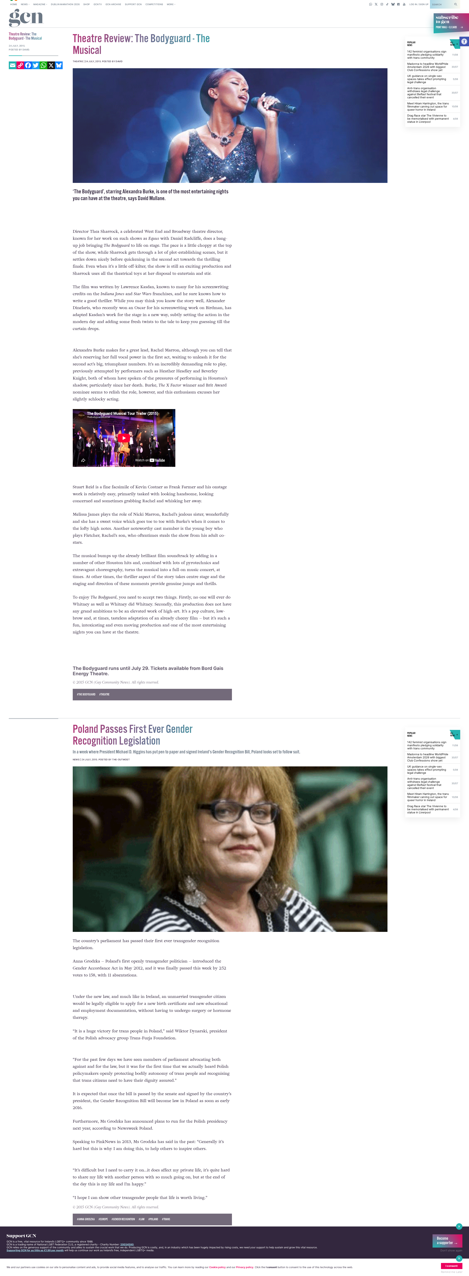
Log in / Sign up (419, 4)
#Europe (103, 1219)
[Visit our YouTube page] (404, 4)
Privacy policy (244, 1267)
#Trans (166, 1219)
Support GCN (133, 4)
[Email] (12, 65)
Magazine (39, 4)
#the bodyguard (86, 695)
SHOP (86, 4)
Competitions (154, 4)
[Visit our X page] (376, 4)
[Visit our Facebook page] (398, 4)
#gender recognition (123, 1219)
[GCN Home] (26, 18)
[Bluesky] (59, 65)
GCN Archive (113, 4)
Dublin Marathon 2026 (65, 4)
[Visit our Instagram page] (382, 4)
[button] (464, 41)
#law (142, 1219)
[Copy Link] (20, 65)
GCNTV (98, 4)
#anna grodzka (86, 1219)
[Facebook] (28, 65)
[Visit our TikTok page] (387, 4)
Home (13, 4)
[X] (51, 65)
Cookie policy (217, 1267)
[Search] (455, 4)
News (24, 4)
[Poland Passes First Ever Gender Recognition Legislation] (230, 849)
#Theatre (104, 695)
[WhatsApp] (43, 65)
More (170, 4)
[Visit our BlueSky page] (393, 4)
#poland (153, 1219)
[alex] (230, 125)
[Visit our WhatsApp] (370, 4)
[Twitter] (36, 65)
